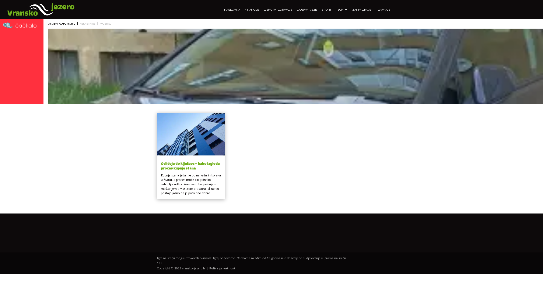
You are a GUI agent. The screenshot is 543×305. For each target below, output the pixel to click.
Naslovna (232, 9)
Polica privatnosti (222, 268)
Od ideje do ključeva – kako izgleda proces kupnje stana (190, 166)
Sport (326, 9)
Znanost (385, 9)
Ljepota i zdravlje (278, 9)
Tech (339, 9)
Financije (252, 9)
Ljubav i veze (307, 9)
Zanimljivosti (362, 9)
